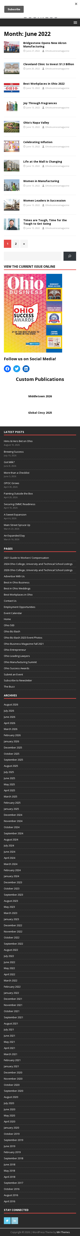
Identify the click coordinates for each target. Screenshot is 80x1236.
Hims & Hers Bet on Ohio (18, 441)
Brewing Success (14, 451)
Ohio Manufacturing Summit (20, 662)
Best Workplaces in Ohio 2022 (43, 83)
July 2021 (9, 1029)
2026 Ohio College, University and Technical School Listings (38, 570)
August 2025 (11, 766)
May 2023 (9, 907)
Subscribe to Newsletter (18, 680)
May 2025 (9, 784)
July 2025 (9, 772)
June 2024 (9, 851)
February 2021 (12, 1060)
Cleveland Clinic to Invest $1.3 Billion (48, 64)
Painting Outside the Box (18, 493)
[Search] (69, 256)
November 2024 (13, 821)
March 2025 (10, 796)
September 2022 (13, 943)
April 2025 (9, 790)
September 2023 (13, 894)
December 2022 (13, 925)
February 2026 (12, 735)
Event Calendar (13, 613)
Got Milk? (9, 462)
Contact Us (10, 600)
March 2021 (10, 1054)
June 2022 (9, 962)
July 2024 (9, 845)
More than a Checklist (17, 472)
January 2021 (11, 1066)
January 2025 (11, 809)
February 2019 (12, 1152)
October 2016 (11, 1189)
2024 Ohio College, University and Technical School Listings (38, 564)
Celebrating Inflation (37, 142)
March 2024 (10, 864)
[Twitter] (16, 368)
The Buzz (9, 686)
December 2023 (13, 882)
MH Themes (63, 1232)
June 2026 (9, 717)
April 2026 (9, 723)
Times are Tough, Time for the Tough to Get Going (45, 221)
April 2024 (9, 858)
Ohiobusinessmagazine (57, 50)
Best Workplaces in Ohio (18, 594)
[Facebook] (7, 368)
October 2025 (11, 753)
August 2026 (11, 704)
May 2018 (9, 1170)
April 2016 (9, 1201)
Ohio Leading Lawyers (17, 656)
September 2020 (13, 1091)
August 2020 (11, 1097)
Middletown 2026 (40, 396)
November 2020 (13, 1078)
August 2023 (11, 901)
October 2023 (11, 888)
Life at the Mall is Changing (42, 161)
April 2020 (9, 1121)
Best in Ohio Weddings (17, 588)
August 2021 (11, 1023)
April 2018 (9, 1177)
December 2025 (13, 747)
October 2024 (11, 827)
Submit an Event (13, 674)
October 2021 (11, 1011)
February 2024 (12, 870)
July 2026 (9, 710)
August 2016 (11, 1195)
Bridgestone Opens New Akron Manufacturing (44, 44)
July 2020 (9, 1103)
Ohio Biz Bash (12, 631)
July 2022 (9, 956)
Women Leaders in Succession (44, 200)
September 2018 (13, 1158)
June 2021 (9, 1035)
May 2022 (9, 968)
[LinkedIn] (26, 368)
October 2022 (11, 937)
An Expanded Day (14, 535)
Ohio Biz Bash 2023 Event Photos (23, 637)
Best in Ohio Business (17, 582)
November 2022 (13, 931)
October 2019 (11, 1134)
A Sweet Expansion (15, 514)
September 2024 (13, 833)
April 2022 (9, 974)
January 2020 (11, 1127)
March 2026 (10, 729)
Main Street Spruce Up (17, 525)
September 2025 (13, 759)
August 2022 (11, 950)
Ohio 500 (9, 625)
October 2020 (11, 1085)
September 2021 (13, 1017)
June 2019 (9, 1146)
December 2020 (13, 1072)
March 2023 (10, 913)
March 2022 (10, 980)
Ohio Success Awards (16, 668)
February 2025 (12, 802)
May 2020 (9, 1115)
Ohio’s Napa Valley (36, 122)
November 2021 (13, 1005)
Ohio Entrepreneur (15, 649)
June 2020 (9, 1109)
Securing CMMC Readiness (19, 504)
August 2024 (11, 839)
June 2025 (9, 778)
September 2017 (13, 1183)
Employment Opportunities (19, 607)
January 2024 (11, 876)
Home (7, 619)
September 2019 (13, 1140)
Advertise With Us (14, 576)
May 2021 (9, 1042)
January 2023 (11, 919)
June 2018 (9, 1164)
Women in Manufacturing (41, 181)
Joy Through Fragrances (40, 103)
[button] (74, 22)
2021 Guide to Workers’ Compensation (26, 557)
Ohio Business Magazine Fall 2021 (24, 643)
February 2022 (12, 986)
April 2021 (9, 1048)
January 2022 (11, 993)
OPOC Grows (12, 483)
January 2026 (11, 741)
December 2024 (13, 815)
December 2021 (13, 999)
